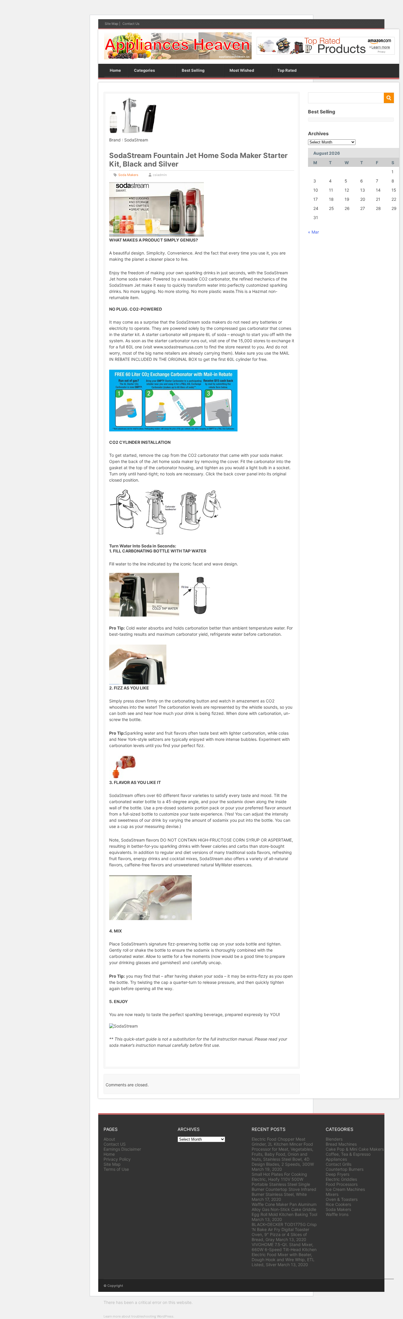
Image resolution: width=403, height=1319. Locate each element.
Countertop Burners (344, 1169)
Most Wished (242, 70)
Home (115, 70)
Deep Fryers (337, 1174)
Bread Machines (341, 1144)
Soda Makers (128, 175)
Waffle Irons (337, 1214)
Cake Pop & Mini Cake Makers (355, 1149)
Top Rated (286, 70)
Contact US (115, 1144)
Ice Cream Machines (345, 1189)
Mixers (332, 1194)
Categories (144, 70)
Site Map (111, 24)
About (109, 1139)
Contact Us (131, 24)
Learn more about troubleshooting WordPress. (139, 1316)
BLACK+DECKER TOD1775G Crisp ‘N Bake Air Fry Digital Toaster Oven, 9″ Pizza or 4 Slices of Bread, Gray (284, 1232)
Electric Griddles (341, 1179)
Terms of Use (116, 1169)
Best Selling (193, 70)
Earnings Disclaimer (122, 1149)
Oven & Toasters (342, 1199)
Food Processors (342, 1184)
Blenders (334, 1139)
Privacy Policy (117, 1159)
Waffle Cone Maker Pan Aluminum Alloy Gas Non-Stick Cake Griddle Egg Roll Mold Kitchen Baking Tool (284, 1209)
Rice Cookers (338, 1204)
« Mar (313, 231)
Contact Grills (338, 1164)
